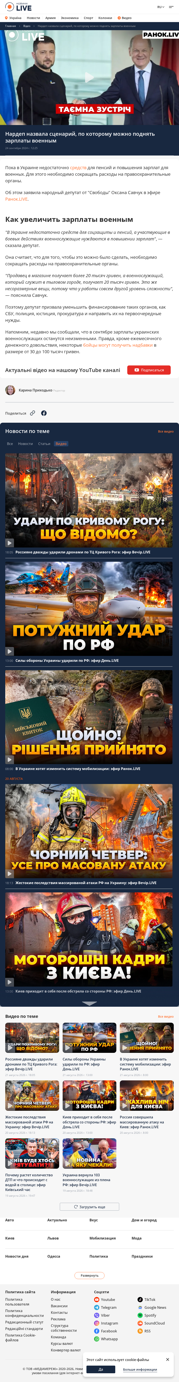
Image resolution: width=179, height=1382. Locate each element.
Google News (155, 1307)
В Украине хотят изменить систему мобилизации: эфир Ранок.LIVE (77, 768)
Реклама (58, 1319)
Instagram (109, 1323)
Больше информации (140, 1369)
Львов (53, 1238)
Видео (127, 18)
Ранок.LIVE (16, 199)
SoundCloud (155, 1323)
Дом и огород (144, 1220)
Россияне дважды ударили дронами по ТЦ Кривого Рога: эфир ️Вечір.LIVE (82, 552)
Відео (26, 26)
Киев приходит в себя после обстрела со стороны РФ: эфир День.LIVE (78, 991)
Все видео (166, 431)
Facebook (109, 1331)
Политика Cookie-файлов (20, 1337)
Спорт (88, 18)
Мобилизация (103, 1238)
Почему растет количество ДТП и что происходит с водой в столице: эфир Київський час (29, 1182)
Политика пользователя (17, 1302)
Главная (10, 26)
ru (159, 7)
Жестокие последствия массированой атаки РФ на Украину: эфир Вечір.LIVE (86, 882)
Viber (105, 1315)
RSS (148, 1331)
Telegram (109, 1307)
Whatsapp (109, 1339)
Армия (50, 18)
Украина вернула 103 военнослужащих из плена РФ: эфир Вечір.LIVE (86, 1180)
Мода (137, 1238)
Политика (99, 1256)
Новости (33, 18)
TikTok (150, 1299)
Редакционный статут (24, 1322)
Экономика (70, 18)
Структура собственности (64, 1328)
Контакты (59, 1312)
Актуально (57, 1220)
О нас (55, 1299)
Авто (9, 1220)
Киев (9, 1238)
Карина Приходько (35, 390)
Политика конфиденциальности (24, 1313)
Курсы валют (62, 1343)
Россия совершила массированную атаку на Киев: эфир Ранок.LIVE (142, 1122)
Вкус (94, 1220)
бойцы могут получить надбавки (118, 345)
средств (78, 167)
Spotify (150, 1315)
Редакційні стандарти (24, 1328)
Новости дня (16, 1256)
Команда (58, 1337)
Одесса (53, 1256)
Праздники (142, 1256)
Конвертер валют (66, 1350)
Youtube (108, 1299)
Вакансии (59, 1306)
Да (101, 1369)
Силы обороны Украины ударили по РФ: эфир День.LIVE (67, 660)
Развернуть (89, 1275)
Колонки (105, 18)
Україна (15, 18)
